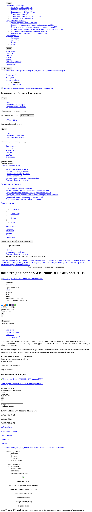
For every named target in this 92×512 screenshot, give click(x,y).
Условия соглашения (59, 448)
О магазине (10, 51)
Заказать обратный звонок (11, 124)
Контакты (10, 150)
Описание (10, 330)
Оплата (9, 153)
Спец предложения (13, 62)
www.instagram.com (9, 431)
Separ (13, 44)
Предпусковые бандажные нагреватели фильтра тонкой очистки (37, 29)
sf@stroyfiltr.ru (6, 427)
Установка (10, 157)
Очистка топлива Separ (15, 5)
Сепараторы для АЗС (19, 14)
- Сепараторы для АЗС (19, 263)
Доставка (9, 148)
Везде (8, 102)
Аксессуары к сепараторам (21, 8)
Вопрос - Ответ (13, 337)
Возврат (9, 57)
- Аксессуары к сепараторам (32, 260)
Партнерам (10, 64)
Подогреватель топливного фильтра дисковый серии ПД (34, 27)
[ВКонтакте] (2, 305)
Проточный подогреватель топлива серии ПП (29, 31)
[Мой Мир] (7, 305)
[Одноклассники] (5, 305)
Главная (9, 250)
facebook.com (6, 435)
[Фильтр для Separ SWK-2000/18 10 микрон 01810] (22, 279)
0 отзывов (9, 285)
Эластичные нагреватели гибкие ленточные (29, 34)
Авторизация (16, 82)
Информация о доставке (21, 448)
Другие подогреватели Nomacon (24, 23)
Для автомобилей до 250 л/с (22, 10)
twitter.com (5, 439)
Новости (9, 53)
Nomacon (14, 42)
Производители (12, 36)
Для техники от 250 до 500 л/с (23, 12)
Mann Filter (15, 40)
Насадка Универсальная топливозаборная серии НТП (32, 25)
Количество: (6, 311)
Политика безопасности (41, 448)
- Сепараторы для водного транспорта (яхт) (48, 263)
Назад (9, 3)
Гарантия (9, 55)
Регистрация (16, 84)
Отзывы (10, 335)
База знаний (11, 146)
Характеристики (12, 332)
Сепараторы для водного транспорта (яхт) (28, 16)
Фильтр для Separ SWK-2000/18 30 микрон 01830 (22, 384)
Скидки (9, 155)
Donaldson (15, 38)
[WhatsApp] (15, 305)
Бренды (9, 60)
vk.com (4, 443)
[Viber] (13, 305)
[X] (10, 305)
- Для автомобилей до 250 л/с (58, 260)
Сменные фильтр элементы (22, 18)
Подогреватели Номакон (16, 21)
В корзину (5, 321)
